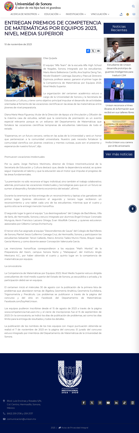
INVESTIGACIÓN (74, 14)
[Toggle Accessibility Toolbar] (132, 208)
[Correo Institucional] (134, 14)
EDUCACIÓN (51, 14)
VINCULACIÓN (99, 14)
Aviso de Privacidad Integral (74, 427)
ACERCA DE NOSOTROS (24, 14)
